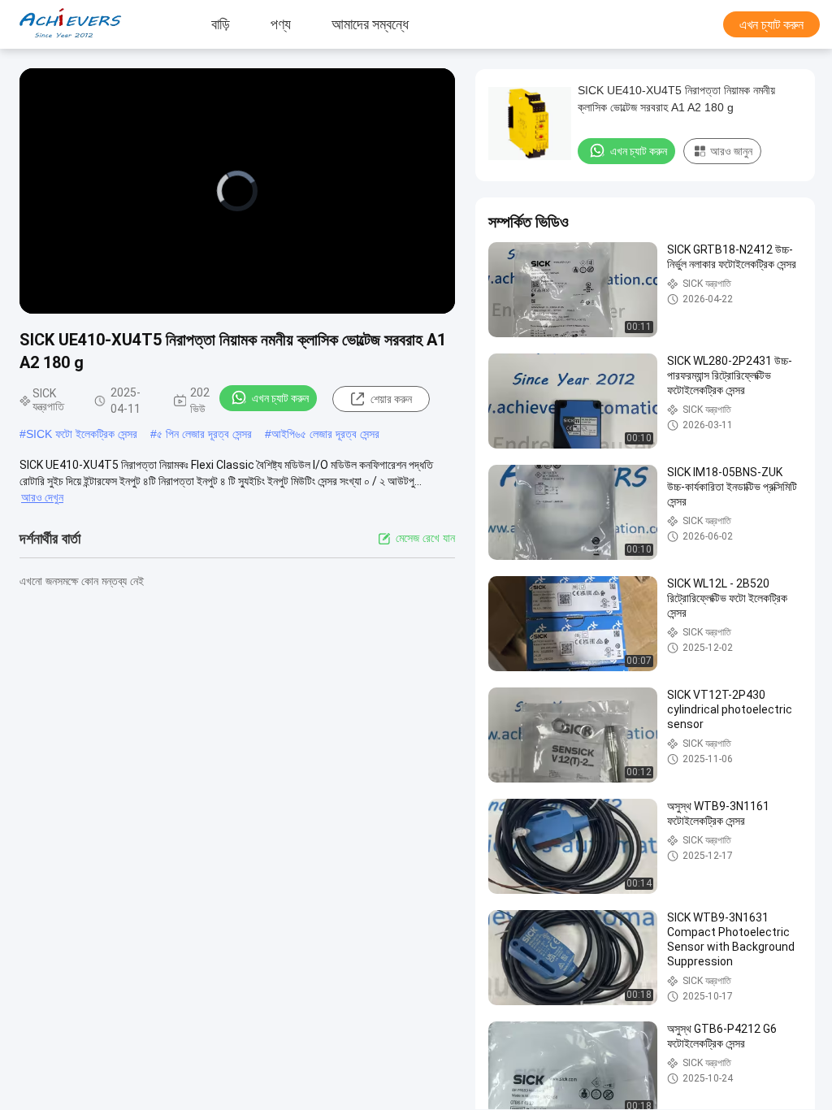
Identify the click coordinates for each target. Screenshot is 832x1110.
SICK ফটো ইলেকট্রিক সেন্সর (81, 433)
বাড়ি (220, 24)
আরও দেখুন (42, 497)
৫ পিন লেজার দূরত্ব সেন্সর (204, 433)
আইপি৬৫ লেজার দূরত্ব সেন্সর (325, 433)
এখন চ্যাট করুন (771, 25)
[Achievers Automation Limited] (61, 24)
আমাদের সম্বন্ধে (370, 24)
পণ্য (281, 24)
